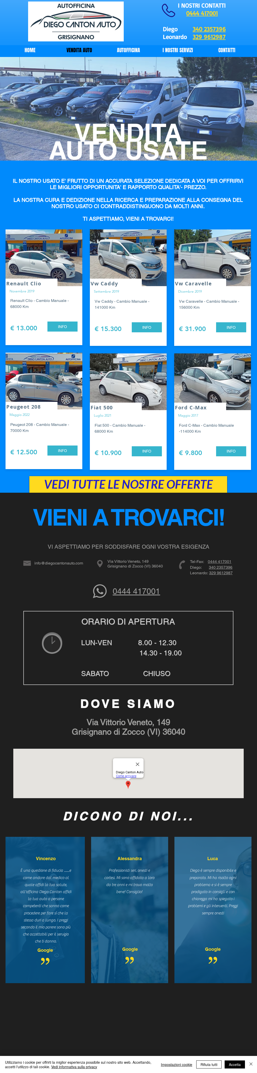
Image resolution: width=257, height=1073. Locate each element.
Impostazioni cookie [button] (176, 1064)
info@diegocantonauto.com (58, 563)
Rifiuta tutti (209, 1064)
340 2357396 (209, 29)
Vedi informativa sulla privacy (74, 1066)
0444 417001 (219, 561)
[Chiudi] (251, 1064)
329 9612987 (221, 573)
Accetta (235, 1064)
